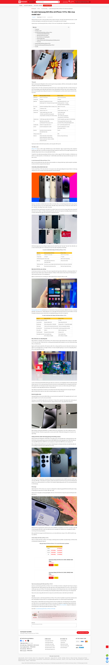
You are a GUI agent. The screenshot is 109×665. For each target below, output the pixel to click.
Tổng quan (37, 29)
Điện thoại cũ (58, 659)
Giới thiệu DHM (63, 640)
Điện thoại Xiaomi (46, 659)
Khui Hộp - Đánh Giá (28, 5)
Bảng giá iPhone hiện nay (23, 659)
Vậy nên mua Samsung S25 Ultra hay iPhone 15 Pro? (44, 45)
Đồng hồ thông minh (80, 659)
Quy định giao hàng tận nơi (50, 649)
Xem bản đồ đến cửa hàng (83, 632)
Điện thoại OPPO (39, 659)
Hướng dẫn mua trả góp (49, 644)
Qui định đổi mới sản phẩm (50, 645)
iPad (67, 659)
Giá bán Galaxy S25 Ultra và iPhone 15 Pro (43, 43)
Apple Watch (86, 659)
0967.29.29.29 (36, 645)
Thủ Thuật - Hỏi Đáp (38, 5)
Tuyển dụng (63, 642)
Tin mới (20, 5)
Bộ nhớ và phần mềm (41, 38)
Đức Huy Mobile (63, 604)
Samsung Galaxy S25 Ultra (37, 310)
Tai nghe (27, 660)
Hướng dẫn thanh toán (49, 640)
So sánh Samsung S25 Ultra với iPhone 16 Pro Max (45, 608)
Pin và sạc (39, 41)
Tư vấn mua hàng (47, 5)
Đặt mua (51, 577)
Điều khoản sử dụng (64, 644)
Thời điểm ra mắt (38, 30)
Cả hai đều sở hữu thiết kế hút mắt (43, 33)
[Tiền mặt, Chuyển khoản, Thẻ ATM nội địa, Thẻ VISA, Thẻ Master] (82, 641)
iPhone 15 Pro (34, 148)
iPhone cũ (64, 659)
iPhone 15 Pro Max (72, 659)
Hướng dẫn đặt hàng (49, 642)
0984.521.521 (29, 648)
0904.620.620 (32, 646)
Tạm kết (36, 46)
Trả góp (56, 577)
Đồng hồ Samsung (21, 660)
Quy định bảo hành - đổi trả (50, 647)
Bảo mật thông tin (64, 647)
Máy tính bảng (53, 659)
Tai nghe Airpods (33, 660)
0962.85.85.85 (30, 645)
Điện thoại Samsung (32, 659)
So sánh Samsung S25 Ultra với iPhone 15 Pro (43, 32)
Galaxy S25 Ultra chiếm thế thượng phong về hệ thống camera (48, 40)
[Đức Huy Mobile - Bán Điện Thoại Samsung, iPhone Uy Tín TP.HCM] (22, 2)
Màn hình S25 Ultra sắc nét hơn (42, 35)
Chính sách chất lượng (65, 645)
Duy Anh (34, 17)
